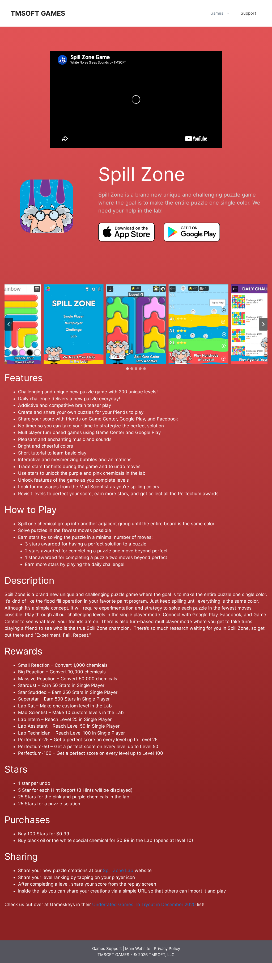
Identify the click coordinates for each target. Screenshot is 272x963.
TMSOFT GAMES (38, 13)
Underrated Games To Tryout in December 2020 (144, 904)
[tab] (127, 368)
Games (216, 13)
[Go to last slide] (9, 324)
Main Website (137, 948)
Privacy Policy (167, 948)
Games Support (107, 948)
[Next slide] (263, 324)
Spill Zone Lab (118, 870)
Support (248, 13)
